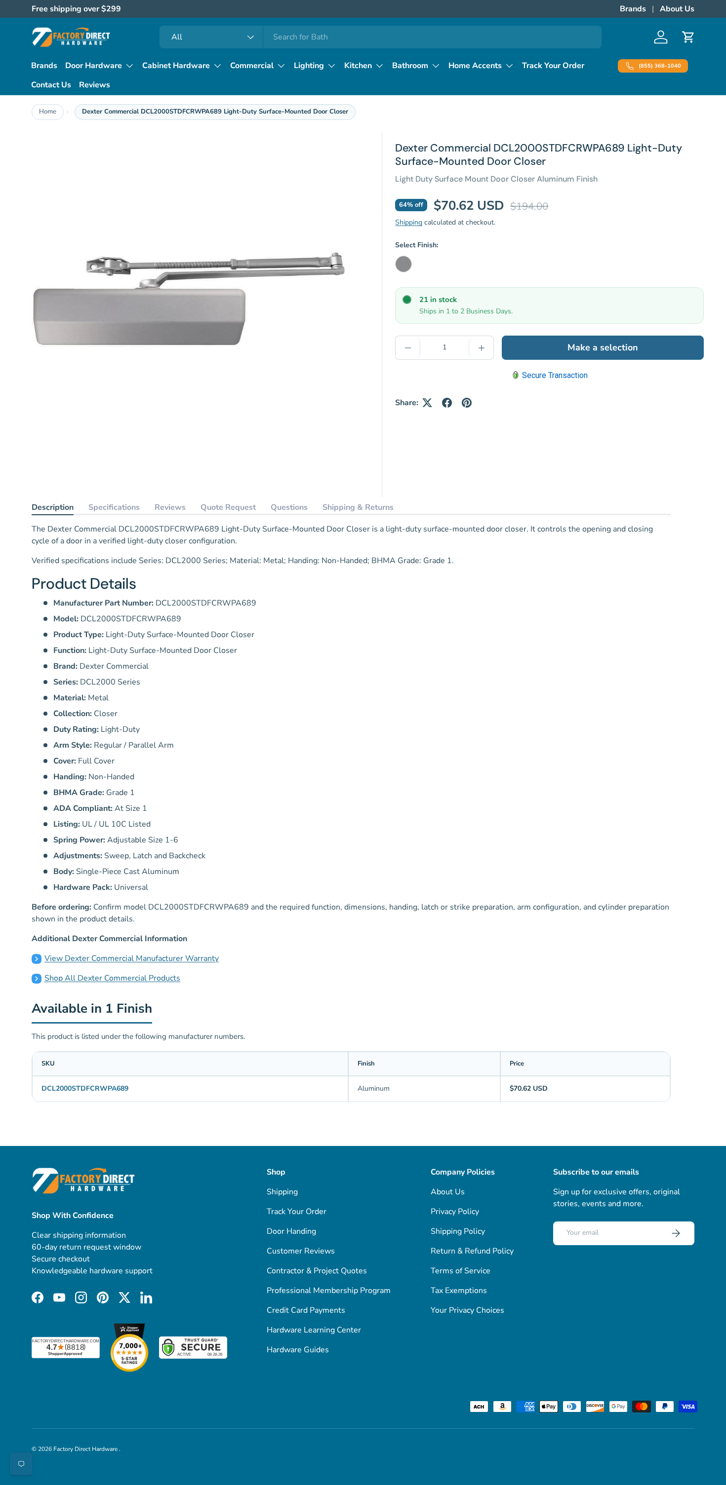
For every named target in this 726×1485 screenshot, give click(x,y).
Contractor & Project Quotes (317, 1270)
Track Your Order (553, 65)
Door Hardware (93, 65)
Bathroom (410, 65)
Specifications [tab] (114, 507)
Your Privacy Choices (467, 1310)
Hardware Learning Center (314, 1330)
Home (47, 111)
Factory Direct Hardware (86, 1449)
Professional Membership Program (329, 1290)
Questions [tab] (289, 507)
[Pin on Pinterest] (467, 403)
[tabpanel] (351, 753)
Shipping (408, 223)
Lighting (309, 65)
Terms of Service (460, 1270)
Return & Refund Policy (472, 1251)
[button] (688, 37)
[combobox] (381, 37)
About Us (677, 8)
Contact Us (51, 84)
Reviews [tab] (170, 507)
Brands (633, 8)
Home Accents (475, 65)
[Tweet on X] (427, 403)
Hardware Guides (298, 1349)
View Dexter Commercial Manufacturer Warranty (131, 958)
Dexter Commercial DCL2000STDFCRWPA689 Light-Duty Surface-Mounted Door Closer (215, 111)
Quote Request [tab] (228, 507)
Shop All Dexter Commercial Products (112, 978)
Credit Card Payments (306, 1310)
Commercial (252, 65)
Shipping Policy (458, 1231)
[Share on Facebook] (447, 403)
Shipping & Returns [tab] (358, 507)
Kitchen (358, 65)
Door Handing (291, 1231)
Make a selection (602, 347)
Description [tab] (53, 507)
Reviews (94, 84)
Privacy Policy (455, 1211)
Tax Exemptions (459, 1290)
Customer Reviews (301, 1251)
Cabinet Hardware (176, 65)
